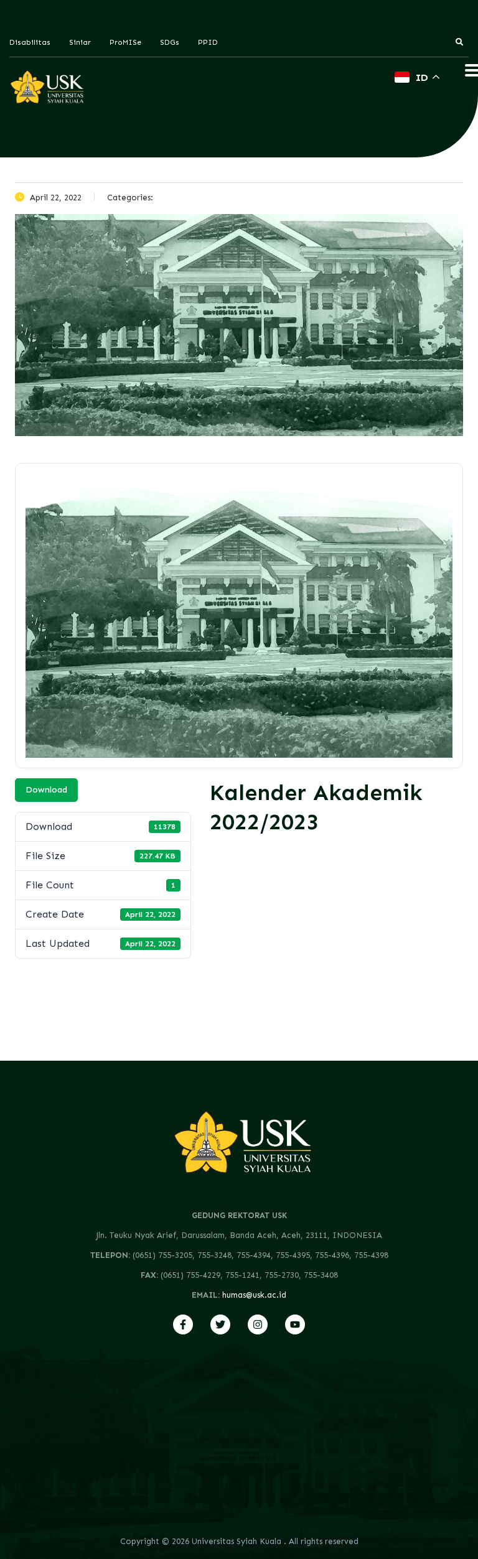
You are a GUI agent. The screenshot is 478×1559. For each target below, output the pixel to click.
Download (46, 789)
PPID (208, 42)
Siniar (80, 42)
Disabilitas (29, 42)
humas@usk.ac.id (254, 1295)
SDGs (169, 42)
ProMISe (125, 42)
